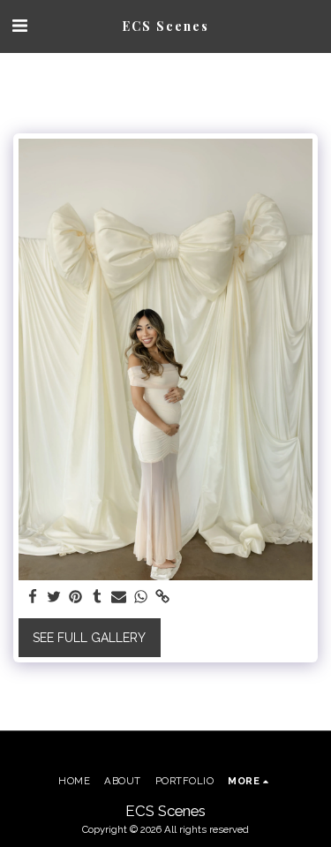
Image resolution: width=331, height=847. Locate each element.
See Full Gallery (89, 638)
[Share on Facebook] (33, 597)
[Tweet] (55, 597)
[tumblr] (98, 597)
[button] (19, 25)
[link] (162, 597)
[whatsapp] (141, 597)
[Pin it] (76, 597)
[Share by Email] (119, 597)
